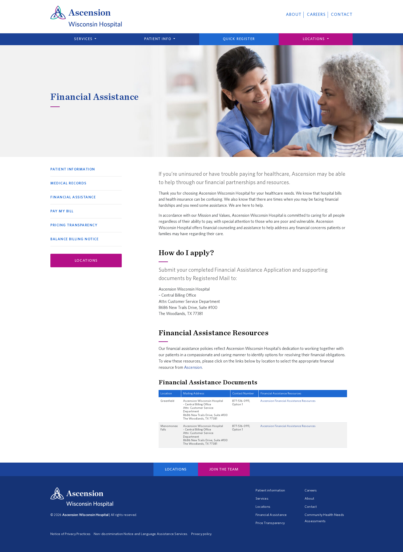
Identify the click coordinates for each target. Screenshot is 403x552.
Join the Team (223, 469)
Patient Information (72, 169)
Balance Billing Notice (74, 239)
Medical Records (68, 183)
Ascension (193, 368)
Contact (342, 15)
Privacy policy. (201, 534)
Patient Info (158, 39)
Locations (314, 39)
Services (84, 39)
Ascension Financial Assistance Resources (288, 401)
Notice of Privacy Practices (70, 534)
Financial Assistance (73, 197)
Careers (316, 15)
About (294, 15)
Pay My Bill (62, 211)
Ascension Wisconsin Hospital (85, 515)
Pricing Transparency (73, 225)
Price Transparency (270, 523)
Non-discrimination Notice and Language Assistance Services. (141, 534)
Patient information (270, 490)
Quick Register (239, 39)
